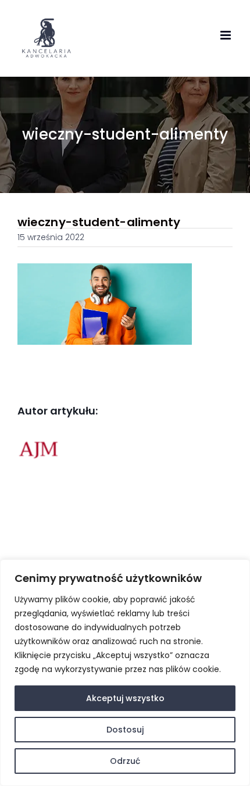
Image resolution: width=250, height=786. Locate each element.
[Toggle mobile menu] (226, 35)
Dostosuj (125, 729)
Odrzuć (125, 761)
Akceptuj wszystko (125, 698)
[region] (125, 672)
